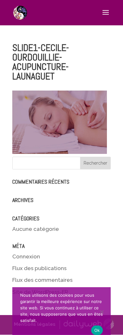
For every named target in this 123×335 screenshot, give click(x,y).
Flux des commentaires (42, 280)
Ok (97, 330)
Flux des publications (39, 268)
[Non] (103, 311)
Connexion (26, 256)
